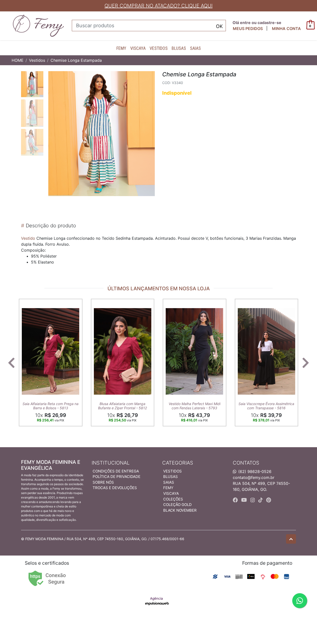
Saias (195, 48)
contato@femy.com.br (253, 477)
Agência (156, 598)
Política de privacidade (116, 476)
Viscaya (138, 48)
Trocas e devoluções (115, 487)
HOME (18, 60)
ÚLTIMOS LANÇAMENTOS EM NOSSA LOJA (158, 289)
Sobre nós (103, 482)
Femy (121, 48)
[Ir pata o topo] (291, 539)
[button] (286, 28)
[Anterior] (11, 362)
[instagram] (253, 500)
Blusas (179, 48)
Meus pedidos (248, 28)
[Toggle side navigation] (4, 25)
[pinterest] (268, 500)
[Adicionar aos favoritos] (28, 303)
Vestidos (159, 48)
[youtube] (244, 500)
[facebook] (236, 500)
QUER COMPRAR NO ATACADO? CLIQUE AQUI (158, 6)
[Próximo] (305, 362)
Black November (180, 510)
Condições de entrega (116, 471)
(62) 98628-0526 (254, 471)
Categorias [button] (177, 463)
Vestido (28, 238)
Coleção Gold (177, 504)
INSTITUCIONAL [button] (111, 463)
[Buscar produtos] (219, 26)
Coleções (173, 499)
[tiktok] (261, 500)
